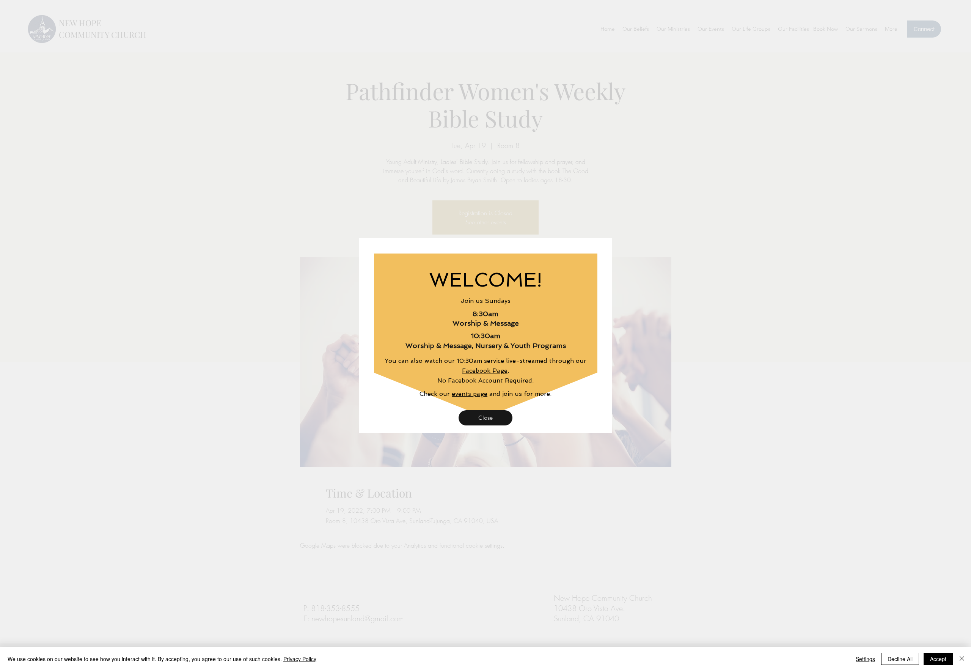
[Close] (961, 659)
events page (469, 393)
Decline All (900, 659)
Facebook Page (484, 370)
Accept (938, 659)
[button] (485, 417)
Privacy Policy (299, 659)
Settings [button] (865, 659)
